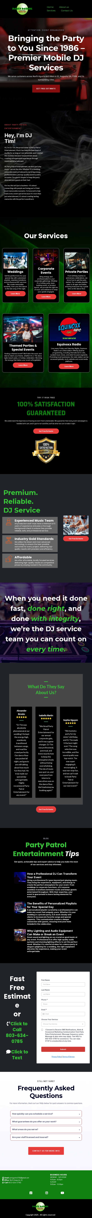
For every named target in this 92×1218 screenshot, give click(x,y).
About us (64, 7)
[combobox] (63, 1024)
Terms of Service (68, 1057)
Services (51, 10)
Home (50, 7)
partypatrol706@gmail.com (19, 1177)
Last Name (45, 990)
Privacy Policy (57, 1057)
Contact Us (67, 10)
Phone (44, 1000)
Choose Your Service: (49, 1019)
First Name (45, 980)
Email (44, 1010)
